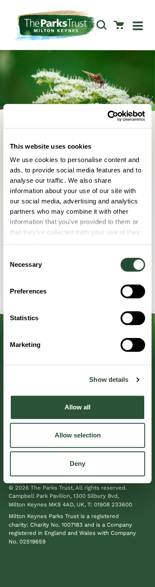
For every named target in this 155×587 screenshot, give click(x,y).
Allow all (77, 407)
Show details (108, 379)
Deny (77, 463)
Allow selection (78, 435)
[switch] (133, 291)
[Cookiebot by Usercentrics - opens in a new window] (109, 116)
